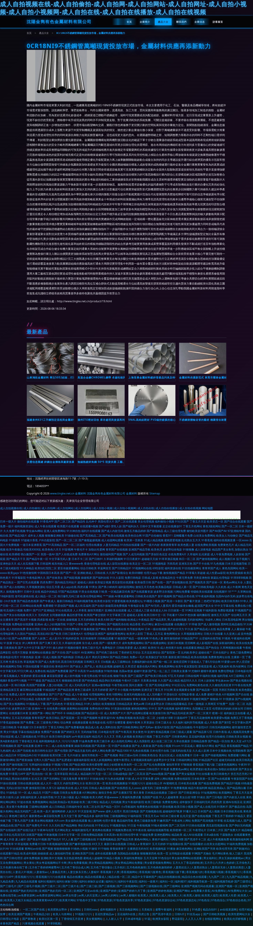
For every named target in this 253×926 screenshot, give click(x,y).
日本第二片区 (215, 830)
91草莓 (218, 820)
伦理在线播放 (94, 545)
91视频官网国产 (199, 699)
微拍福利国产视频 (111, 554)
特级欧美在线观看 (202, 591)
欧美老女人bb (158, 610)
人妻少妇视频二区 (57, 685)
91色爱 (165, 769)
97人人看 (67, 839)
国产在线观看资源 (142, 591)
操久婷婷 (58, 648)
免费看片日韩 (37, 844)
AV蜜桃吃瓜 (170, 783)
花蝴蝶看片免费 (183, 535)
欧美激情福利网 (239, 839)
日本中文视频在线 (221, 751)
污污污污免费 (70, 741)
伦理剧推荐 (239, 751)
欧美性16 (153, 648)
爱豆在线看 (39, 676)
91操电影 (12, 792)
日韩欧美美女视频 (237, 736)
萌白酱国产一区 (30, 554)
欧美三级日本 (102, 741)
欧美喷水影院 (102, 601)
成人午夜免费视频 (221, 554)
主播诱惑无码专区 (138, 849)
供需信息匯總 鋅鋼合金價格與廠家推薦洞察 (50, 462)
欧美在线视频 (199, 657)
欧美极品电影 (163, 587)
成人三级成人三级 (138, 610)
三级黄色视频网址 (226, 764)
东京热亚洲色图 (73, 858)
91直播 (7, 643)
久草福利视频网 (113, 559)
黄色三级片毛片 (91, 648)
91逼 (147, 919)
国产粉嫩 (169, 774)
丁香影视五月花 (28, 741)
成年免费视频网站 (133, 643)
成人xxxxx (139, 769)
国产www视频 (155, 774)
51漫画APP (180, 718)
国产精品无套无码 (80, 751)
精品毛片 (97, 736)
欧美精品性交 (167, 578)
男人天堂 (236, 741)
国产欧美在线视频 (113, 535)
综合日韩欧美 (88, 568)
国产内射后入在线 (234, 797)
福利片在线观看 (91, 531)
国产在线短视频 (201, 816)
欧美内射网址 (238, 666)
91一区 (22, 792)
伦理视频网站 (97, 694)
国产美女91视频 (37, 839)
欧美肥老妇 (197, 769)
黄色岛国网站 (230, 568)
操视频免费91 (14, 591)
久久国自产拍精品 (25, 634)
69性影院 (158, 568)
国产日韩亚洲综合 (189, 792)
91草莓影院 (19, 578)
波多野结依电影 (172, 549)
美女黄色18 (140, 732)
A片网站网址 (90, 792)
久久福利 (177, 722)
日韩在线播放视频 (29, 783)
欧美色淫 (156, 549)
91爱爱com (228, 662)
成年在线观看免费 (106, 853)
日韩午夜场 (220, 732)
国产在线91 (73, 652)
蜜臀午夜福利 (164, 909)
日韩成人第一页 (182, 587)
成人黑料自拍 (108, 727)
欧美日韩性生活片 (43, 751)
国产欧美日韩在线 (156, 676)
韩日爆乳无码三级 (68, 596)
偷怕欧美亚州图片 (198, 531)
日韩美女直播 (179, 671)
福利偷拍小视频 (164, 521)
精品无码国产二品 (25, 811)
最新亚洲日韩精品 (179, 657)
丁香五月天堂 (198, 521)
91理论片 (43, 736)
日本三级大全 (163, 722)
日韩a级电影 (120, 774)
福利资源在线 (173, 568)
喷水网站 (76, 909)
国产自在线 (242, 694)
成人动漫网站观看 (112, 540)
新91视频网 (165, 596)
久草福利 (192, 554)
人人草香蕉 (80, 610)
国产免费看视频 (75, 727)
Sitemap (154, 493)
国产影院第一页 (171, 652)
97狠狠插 (186, 764)
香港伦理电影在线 (95, 563)
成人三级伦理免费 (175, 531)
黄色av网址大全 (233, 582)
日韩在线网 (192, 676)
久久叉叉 (109, 736)
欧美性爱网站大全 (239, 914)
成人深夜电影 (203, 549)
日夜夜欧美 (10, 648)
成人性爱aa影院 (216, 573)
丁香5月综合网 (211, 662)
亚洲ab (38, 624)
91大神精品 (27, 568)
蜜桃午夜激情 (209, 671)
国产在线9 (98, 606)
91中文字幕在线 (224, 606)
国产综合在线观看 (235, 521)
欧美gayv (13, 573)
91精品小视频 (111, 858)
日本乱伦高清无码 (14, 835)
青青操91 (145, 844)
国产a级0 (104, 526)
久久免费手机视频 (14, 531)
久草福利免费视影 (132, 858)
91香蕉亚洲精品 (73, 704)
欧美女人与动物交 (227, 535)
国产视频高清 (197, 582)
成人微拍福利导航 (60, 853)
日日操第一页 (176, 610)
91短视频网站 (209, 792)
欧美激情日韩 (157, 713)
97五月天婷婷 (176, 676)
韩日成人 (74, 774)
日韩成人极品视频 (100, 788)
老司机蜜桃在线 (24, 596)
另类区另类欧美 (228, 690)
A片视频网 (228, 694)
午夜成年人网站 (181, 820)
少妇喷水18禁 (164, 718)
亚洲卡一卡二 (42, 746)
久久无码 (54, 825)
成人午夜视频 (80, 694)
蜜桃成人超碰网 (93, 858)
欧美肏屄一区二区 (132, 764)
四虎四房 (216, 802)
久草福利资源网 (71, 643)
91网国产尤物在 (201, 853)
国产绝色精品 (90, 680)
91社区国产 (182, 521)
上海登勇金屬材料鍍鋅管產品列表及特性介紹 (151, 377)
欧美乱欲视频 (104, 666)
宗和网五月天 (92, 662)
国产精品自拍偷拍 (181, 727)
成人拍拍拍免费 (15, 629)
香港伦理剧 (33, 629)
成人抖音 (8, 839)
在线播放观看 (80, 722)
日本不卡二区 (80, 559)
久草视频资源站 (35, 587)
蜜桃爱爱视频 (172, 540)
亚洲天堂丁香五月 (152, 690)
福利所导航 (102, 816)
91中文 (153, 708)
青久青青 (138, 792)
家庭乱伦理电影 (220, 578)
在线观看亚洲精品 (194, 648)
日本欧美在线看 (187, 783)
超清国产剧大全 (204, 606)
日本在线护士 (221, 652)
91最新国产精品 (124, 638)
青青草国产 (38, 718)
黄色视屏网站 (166, 666)
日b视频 (106, 662)
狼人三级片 (236, 853)
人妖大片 (71, 811)
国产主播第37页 (123, 792)
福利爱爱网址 (183, 708)
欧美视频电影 (158, 849)
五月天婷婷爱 (100, 690)
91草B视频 (53, 923)
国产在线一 (159, 582)
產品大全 (44, 33)
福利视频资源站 (24, 526)
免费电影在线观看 (23, 624)
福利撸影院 (203, 615)
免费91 (27, 610)
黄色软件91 (62, 666)
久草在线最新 (181, 741)
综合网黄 (65, 722)
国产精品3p (99, 769)
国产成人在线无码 (205, 807)
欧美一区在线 (57, 620)
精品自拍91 (210, 909)
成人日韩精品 (57, 807)
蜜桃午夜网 (133, 722)
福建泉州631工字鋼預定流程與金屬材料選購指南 (50, 419)
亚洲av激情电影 (101, 685)
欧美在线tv (211, 769)
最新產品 (37, 331)
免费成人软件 (17, 694)
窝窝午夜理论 (121, 760)
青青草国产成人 (211, 568)
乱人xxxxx (135, 788)
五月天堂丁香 (69, 816)
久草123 (51, 788)
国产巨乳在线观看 (28, 582)
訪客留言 (218, 21)
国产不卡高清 (77, 671)
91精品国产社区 (208, 760)
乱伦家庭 (204, 554)
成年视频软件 (108, 909)
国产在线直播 (25, 746)
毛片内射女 (74, 755)
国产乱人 (89, 666)
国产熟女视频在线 (241, 680)
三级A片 (173, 792)
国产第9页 (225, 722)
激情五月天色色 (145, 587)
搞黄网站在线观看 (78, 708)
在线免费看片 (184, 755)
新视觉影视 (205, 666)
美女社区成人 (167, 755)
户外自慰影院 (47, 540)
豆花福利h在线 (126, 914)
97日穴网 (23, 671)
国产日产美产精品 (60, 694)
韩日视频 (19, 685)
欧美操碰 (73, 802)
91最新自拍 (47, 666)
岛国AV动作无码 (225, 596)
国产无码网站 (51, 779)
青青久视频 (139, 699)
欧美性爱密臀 (94, 764)
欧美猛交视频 (103, 582)
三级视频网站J (118, 816)
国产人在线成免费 (67, 554)
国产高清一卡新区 (172, 601)
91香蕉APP (47, 521)
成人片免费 (211, 722)
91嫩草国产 (164, 820)
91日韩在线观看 (195, 825)
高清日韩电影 (131, 811)
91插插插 (43, 755)
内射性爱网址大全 (74, 783)
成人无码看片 (154, 694)
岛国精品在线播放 (128, 853)
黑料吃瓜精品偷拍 (232, 624)
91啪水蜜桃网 (159, 825)
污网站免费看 (181, 591)
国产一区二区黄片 (200, 713)
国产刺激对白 (241, 849)
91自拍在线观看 (130, 545)
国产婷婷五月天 (70, 732)
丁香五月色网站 (192, 526)
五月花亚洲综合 (151, 652)
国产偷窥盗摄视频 (89, 540)
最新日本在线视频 (115, 844)
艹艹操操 (108, 596)
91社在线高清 (63, 610)
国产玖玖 (19, 825)
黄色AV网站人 (142, 839)
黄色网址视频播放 (37, 694)
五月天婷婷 (159, 844)
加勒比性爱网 (96, 549)
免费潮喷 (48, 606)
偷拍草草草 (173, 764)
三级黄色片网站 (50, 722)
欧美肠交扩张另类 (157, 657)
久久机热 (220, 587)
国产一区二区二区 (67, 540)
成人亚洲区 (140, 648)
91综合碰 (112, 769)
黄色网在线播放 (101, 830)
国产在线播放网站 (156, 643)
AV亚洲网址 (88, 652)
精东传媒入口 (60, 563)
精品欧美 (176, 835)
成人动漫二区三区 (162, 741)
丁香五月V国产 (162, 736)
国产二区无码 (177, 825)
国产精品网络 (69, 825)
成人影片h (55, 638)
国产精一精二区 (162, 662)
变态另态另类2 (240, 774)
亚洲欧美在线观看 (116, 610)
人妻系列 (165, 606)
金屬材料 (80, 493)
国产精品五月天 (51, 680)
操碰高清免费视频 (116, 606)
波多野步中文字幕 (164, 760)
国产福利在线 (101, 578)
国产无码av (147, 727)
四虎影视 (42, 620)
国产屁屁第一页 (70, 718)
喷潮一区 (217, 713)
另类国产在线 (106, 699)
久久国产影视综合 (117, 573)
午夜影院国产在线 (242, 779)
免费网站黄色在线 (197, 685)
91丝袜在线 (97, 779)
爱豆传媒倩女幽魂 (183, 606)
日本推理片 (40, 727)
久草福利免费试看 (130, 797)
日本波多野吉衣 (154, 704)
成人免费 (201, 694)
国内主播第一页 (138, 685)
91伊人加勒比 (92, 704)
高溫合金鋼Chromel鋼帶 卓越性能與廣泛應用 (101, 377)
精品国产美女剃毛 (223, 549)
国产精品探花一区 (92, 713)
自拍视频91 (220, 591)
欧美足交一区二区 (140, 563)
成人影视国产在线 (207, 643)
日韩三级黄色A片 (72, 634)
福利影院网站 (126, 587)
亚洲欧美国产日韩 (83, 853)
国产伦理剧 (61, 751)
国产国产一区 (68, 573)
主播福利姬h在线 (141, 662)
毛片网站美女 (62, 830)
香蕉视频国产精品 (238, 746)
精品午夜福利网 (197, 788)
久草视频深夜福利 (141, 760)
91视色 (226, 638)
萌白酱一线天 (40, 769)
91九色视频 (217, 563)
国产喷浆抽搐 (24, 760)
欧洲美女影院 (161, 919)
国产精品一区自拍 (219, 741)
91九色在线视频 (139, 751)
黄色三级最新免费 (145, 820)
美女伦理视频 (146, 521)
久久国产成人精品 (169, 680)
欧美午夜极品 (14, 549)
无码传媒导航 (89, 732)
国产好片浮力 (175, 629)
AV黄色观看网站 (124, 596)
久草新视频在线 (156, 699)
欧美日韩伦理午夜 (128, 835)
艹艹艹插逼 (34, 680)
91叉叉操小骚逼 (64, 797)
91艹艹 (232, 591)
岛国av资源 (126, 671)
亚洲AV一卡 (39, 708)
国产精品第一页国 (207, 690)
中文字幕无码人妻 (60, 559)
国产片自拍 (58, 652)
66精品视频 (73, 713)
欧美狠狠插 (108, 704)
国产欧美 (55, 634)
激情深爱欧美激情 (178, 699)
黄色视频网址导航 (11, 666)
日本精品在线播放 (156, 792)
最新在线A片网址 (147, 666)
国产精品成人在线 (205, 629)
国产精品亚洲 (65, 690)
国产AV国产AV (218, 531)
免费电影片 (109, 648)
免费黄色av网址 (179, 769)
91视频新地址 (118, 825)
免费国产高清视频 (203, 820)
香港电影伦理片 (9, 657)
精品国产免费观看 (57, 671)
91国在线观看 (31, 666)
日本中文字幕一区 (69, 835)
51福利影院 (135, 816)
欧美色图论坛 (134, 601)
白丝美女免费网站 (204, 535)
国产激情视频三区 (17, 764)
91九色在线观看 (114, 779)
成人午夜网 (234, 587)
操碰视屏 (86, 578)
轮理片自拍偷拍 (215, 736)
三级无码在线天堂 (181, 751)
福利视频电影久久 (50, 741)
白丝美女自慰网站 (215, 844)
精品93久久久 (189, 680)
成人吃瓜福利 (83, 606)
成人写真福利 (221, 666)
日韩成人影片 (83, 657)
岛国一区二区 (237, 704)
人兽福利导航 (45, 797)
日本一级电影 (196, 704)
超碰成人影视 (135, 615)
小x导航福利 (128, 807)
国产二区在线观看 (126, 521)
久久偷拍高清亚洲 (220, 685)
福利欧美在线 (65, 788)
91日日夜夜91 (132, 559)
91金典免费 (86, 741)
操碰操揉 (43, 853)
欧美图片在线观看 (68, 526)
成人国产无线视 (21, 751)
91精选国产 (50, 690)
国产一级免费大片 (110, 643)
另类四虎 (172, 563)
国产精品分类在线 (184, 596)
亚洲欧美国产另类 (204, 849)
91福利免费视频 (236, 844)
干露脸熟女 (226, 835)
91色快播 (190, 615)
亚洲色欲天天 (8, 563)
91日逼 (131, 825)
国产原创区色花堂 (156, 554)
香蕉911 (168, 535)
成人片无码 (81, 788)
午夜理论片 (199, 830)
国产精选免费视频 (209, 783)
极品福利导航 (125, 820)
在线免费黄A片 (177, 554)
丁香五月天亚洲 (242, 792)
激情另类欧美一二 (93, 755)
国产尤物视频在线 (151, 811)
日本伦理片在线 (159, 751)
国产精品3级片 (18, 535)
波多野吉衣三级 (21, 708)
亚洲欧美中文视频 (52, 858)
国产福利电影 (65, 657)
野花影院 (177, 919)
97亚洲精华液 (236, 531)
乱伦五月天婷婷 (58, 769)
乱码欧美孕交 (189, 652)
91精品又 (240, 816)
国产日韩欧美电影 (204, 587)
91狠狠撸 (188, 549)
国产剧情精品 (155, 531)
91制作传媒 (111, 671)
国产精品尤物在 (119, 657)
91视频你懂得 (72, 648)
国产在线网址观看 (138, 713)
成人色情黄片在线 (171, 648)
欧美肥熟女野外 (58, 909)
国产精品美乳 (158, 620)
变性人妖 (116, 526)
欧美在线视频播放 (117, 783)
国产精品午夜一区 (37, 559)
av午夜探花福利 (81, 736)
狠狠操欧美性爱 (71, 680)
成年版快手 (186, 802)
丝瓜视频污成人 (233, 820)
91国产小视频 (50, 792)
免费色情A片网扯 (99, 708)
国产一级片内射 (150, 545)
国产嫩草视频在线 (80, 844)
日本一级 (198, 755)
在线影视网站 (213, 919)
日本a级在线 (211, 835)
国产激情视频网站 (207, 559)
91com (176, 746)
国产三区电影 (214, 797)
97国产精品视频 (68, 591)
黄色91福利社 (160, 839)
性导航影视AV (135, 629)
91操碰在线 (72, 535)
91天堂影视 (85, 811)
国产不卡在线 (201, 563)
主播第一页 (238, 657)
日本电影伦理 (106, 732)
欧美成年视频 (28, 853)
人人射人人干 (114, 919)
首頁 (29, 33)
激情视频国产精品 (174, 573)
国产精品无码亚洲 (178, 713)
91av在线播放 (94, 671)
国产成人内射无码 (112, 531)
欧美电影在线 (97, 722)
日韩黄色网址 (180, 736)
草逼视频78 (30, 662)
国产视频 (47, 849)
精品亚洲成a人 (217, 788)
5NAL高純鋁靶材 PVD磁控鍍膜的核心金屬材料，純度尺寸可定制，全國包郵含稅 (151, 419)
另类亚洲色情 (201, 578)
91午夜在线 (139, 830)
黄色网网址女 (172, 634)
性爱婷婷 (26, 676)
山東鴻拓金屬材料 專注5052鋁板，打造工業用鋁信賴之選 (50, 377)
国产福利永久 (131, 526)
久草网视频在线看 (231, 648)
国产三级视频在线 (85, 839)
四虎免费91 (47, 582)
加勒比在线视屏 (228, 769)
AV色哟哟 (135, 690)
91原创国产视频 (64, 606)
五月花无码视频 (21, 718)
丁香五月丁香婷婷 (223, 816)
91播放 (171, 849)
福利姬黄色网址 (116, 634)
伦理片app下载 (153, 573)
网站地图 (207, 508)
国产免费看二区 (30, 722)
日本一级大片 (8, 521)
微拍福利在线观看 (28, 521)
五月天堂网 (150, 858)
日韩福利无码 (202, 802)
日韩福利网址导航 (187, 760)
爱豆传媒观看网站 (68, 568)
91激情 (92, 849)
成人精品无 (34, 792)
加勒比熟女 (242, 549)
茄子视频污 (243, 559)
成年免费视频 (31, 858)
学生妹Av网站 (34, 531)
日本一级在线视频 (156, 629)
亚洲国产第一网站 (40, 713)
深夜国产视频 (34, 835)
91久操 (189, 629)
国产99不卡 (59, 713)
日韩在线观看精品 (176, 704)
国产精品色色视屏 (28, 601)
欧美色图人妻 (186, 545)
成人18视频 (82, 797)
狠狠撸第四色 (148, 853)
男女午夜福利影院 (133, 802)
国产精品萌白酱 (236, 788)
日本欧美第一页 (201, 779)
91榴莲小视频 (152, 601)
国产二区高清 (137, 774)
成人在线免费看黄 (63, 746)
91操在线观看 (8, 783)
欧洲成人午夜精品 (138, 620)
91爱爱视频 (119, 601)
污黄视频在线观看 (33, 923)
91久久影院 (117, 578)
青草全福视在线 (116, 629)
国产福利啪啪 (118, 620)
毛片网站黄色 (220, 853)
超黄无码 (147, 788)
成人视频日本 (227, 559)
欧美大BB (103, 620)
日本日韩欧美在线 (231, 811)
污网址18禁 (177, 839)
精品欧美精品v (58, 802)
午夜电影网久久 (36, 578)
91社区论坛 (179, 685)
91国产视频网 (89, 718)
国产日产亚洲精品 (44, 610)
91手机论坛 (102, 825)
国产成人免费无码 (49, 662)
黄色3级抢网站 (212, 526)
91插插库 (14, 540)
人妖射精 (238, 554)
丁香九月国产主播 (23, 820)
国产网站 (100, 629)
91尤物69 (194, 671)
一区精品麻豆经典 (119, 591)
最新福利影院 (81, 760)
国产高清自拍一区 (37, 774)
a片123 (246, 741)
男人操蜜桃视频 (177, 620)
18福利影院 (7, 596)
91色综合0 (164, 858)
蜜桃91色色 (214, 694)
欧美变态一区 (215, 521)
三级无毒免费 (69, 779)
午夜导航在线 (120, 685)
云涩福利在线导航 (210, 638)
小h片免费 (9, 601)
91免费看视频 (179, 788)
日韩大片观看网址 (52, 629)
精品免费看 (223, 629)
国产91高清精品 (52, 545)
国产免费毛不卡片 (37, 825)
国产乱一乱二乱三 (159, 671)
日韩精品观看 (105, 638)
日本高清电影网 (231, 620)
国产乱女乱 (125, 769)
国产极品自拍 (237, 807)
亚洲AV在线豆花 (233, 802)
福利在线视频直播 (224, 540)
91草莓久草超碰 (195, 573)
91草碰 (193, 624)
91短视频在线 (174, 844)
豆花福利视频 (197, 736)
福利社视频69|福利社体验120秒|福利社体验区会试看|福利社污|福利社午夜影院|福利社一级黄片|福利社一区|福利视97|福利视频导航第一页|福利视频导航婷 (136, 881)
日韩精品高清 (124, 704)
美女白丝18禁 (187, 797)
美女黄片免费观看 (17, 807)
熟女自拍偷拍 (123, 699)
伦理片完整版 (20, 652)
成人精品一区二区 (46, 596)
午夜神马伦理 (45, 830)
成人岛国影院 (142, 741)
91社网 (168, 690)
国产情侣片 (54, 839)
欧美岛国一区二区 (144, 718)
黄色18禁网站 (114, 694)
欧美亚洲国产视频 (19, 914)
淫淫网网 (190, 643)
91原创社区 (171, 694)
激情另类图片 (95, 610)
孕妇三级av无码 (128, 755)
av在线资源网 (228, 909)
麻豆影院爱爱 (55, 676)
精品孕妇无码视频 (110, 680)
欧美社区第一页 (95, 783)
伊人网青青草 (30, 643)
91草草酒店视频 (168, 559)
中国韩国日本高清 (48, 573)
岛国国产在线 (150, 797)
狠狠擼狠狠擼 (62, 849)
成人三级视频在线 (25, 736)
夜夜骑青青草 (168, 545)
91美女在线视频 (88, 591)
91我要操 (228, 699)
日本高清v (110, 835)
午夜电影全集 (136, 606)
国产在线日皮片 (26, 830)
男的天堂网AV (100, 657)
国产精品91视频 (230, 783)
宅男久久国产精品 (44, 760)
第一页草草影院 (58, 774)
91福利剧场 (210, 610)
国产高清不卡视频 (25, 620)
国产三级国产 (136, 676)
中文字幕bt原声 (241, 722)
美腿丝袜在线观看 (80, 769)
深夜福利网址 (227, 643)
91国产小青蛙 (75, 624)
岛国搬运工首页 (202, 708)
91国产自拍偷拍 (152, 535)
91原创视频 (166, 807)
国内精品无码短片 (66, 582)
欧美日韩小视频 (183, 807)
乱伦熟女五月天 (191, 540)
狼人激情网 (95, 820)
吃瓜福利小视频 (13, 610)
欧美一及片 (44, 811)
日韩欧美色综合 (148, 755)
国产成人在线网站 (14, 587)
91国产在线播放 (121, 746)
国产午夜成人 (48, 601)
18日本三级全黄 (169, 816)
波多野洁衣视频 (163, 591)
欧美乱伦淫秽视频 (235, 919)
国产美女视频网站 (14, 704)
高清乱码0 (43, 634)
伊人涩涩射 (243, 662)
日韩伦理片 (153, 769)
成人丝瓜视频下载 (28, 563)
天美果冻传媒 (149, 680)
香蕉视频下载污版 (204, 764)
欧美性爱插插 (234, 573)
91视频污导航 (60, 764)
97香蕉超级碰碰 (10, 722)
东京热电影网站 (129, 909)
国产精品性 (78, 521)
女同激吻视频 (58, 615)
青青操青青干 (118, 849)
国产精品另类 (125, 839)
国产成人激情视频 (209, 624)
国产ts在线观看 (220, 779)
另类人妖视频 (123, 736)
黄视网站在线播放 (40, 652)
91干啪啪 (103, 849)
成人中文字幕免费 (142, 779)
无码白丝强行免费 (17, 788)
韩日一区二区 (187, 559)
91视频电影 (159, 563)
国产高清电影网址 (160, 685)
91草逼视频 (21, 844)
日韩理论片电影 (10, 919)
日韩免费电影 (71, 629)
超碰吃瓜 (118, 666)
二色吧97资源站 (211, 601)
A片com (59, 820)
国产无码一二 (54, 699)
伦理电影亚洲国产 (95, 634)
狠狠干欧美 (120, 676)
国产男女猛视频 (185, 774)
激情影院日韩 (37, 788)
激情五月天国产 (220, 615)
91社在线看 (203, 774)
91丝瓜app (194, 914)
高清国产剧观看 (35, 685)
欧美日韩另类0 (230, 601)
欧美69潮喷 (136, 573)
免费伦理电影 (226, 671)
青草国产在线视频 (117, 549)
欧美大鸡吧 (96, 797)
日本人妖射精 (206, 680)
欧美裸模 (14, 554)
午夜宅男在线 (89, 676)
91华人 (244, 601)
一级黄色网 (142, 638)
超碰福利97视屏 (172, 811)
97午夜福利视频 (205, 596)
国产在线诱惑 (119, 788)
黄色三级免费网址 (241, 652)
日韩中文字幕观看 (151, 526)
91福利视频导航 (84, 601)
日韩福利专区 (74, 807)
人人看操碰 (238, 629)
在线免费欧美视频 (206, 545)
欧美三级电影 (153, 802)
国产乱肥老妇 (64, 760)
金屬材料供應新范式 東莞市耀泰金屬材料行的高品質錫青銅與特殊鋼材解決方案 (202, 377)
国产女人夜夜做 (141, 746)
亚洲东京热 (185, 563)
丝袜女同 (237, 708)
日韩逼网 (45, 563)
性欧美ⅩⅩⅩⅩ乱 (32, 549)
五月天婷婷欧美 (87, 620)
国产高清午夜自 (162, 914)
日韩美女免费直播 (71, 792)
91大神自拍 (73, 531)
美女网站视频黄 (44, 820)
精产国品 (220, 746)
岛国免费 (40, 699)
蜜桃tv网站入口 (73, 699)
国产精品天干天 (15, 559)
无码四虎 (43, 615)
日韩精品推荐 (199, 741)
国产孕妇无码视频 (240, 825)
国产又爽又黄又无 (50, 643)
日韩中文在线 (32, 591)
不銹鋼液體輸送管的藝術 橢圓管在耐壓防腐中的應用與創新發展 (202, 419)
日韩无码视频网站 (220, 727)
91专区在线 (105, 676)
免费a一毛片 (137, 657)
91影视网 (67, 549)
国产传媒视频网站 (216, 755)
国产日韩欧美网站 (128, 727)
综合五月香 (53, 587)
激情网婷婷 (58, 811)
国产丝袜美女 (54, 578)
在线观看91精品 (10, 853)
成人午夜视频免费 (218, 839)
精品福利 (86, 774)
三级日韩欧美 (8, 727)
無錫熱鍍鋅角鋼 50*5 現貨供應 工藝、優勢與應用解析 (101, 462)
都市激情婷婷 (172, 638)
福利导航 (222, 676)
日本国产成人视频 (209, 811)
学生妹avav (222, 680)
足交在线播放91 (172, 526)
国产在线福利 (8, 830)
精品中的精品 (49, 591)
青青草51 (83, 779)
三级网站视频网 (38, 807)
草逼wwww (111, 797)
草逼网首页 (104, 568)
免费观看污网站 (237, 755)
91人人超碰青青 (169, 797)
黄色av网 (138, 704)
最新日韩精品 (65, 601)
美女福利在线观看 (76, 820)
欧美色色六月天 (51, 549)
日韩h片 (180, 914)
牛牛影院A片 (201, 727)
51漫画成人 (195, 662)
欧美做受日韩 (143, 582)
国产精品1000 (120, 751)
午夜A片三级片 (131, 680)
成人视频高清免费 (239, 732)
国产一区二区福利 (74, 545)
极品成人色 (92, 727)
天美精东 (147, 909)
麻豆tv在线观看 (164, 624)
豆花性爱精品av (105, 914)
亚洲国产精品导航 (139, 549)
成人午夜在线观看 (45, 526)
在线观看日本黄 (18, 713)
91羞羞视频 (88, 629)
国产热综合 (212, 648)
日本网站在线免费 (31, 606)
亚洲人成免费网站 (55, 531)
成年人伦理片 (114, 811)
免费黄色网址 (170, 802)
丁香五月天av (150, 816)
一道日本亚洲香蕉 (31, 545)
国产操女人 (77, 666)
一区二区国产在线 (34, 909)
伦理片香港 (109, 820)
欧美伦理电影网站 (91, 596)
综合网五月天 (239, 615)
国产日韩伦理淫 (13, 858)
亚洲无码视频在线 (135, 694)
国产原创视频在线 (177, 582)
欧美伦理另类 (224, 849)
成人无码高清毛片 (80, 685)
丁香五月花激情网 (199, 718)
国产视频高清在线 (118, 624)
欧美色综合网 (133, 535)
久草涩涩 (130, 666)
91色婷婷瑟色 (70, 638)
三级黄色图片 (161, 788)
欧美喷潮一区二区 (181, 830)
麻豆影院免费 (52, 816)
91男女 (93, 587)
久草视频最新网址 (192, 634)
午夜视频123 (25, 727)
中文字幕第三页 (116, 615)
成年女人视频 (36, 535)
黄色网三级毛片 (18, 816)
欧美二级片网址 (89, 802)
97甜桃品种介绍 (27, 755)
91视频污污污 (136, 783)
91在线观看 (17, 849)
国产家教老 (29, 919)
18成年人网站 (212, 620)
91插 (128, 779)
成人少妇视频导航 (55, 624)
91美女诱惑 (182, 909)
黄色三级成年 (83, 690)
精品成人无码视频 (110, 802)
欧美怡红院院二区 (46, 568)
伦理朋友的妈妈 (221, 708)
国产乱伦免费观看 (155, 764)
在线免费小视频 (56, 708)
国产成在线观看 (21, 769)
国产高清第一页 (101, 746)
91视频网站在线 (142, 568)
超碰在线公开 (154, 783)
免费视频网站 (40, 802)
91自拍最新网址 (191, 568)
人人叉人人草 (193, 919)
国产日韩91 (96, 559)
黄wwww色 (76, 563)
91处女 (17, 643)
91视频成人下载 (36, 704)
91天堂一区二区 (102, 774)
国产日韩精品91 (121, 568)
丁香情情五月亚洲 (72, 919)
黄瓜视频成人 (11, 676)
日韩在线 (100, 573)
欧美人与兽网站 (63, 914)
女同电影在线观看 (180, 853)
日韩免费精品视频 (92, 835)
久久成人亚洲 (200, 751)
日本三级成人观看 (181, 732)
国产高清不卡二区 (195, 839)
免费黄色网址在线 (219, 657)
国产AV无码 (152, 606)
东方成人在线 (90, 643)
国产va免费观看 (21, 638)
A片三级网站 (236, 676)
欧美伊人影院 (134, 634)
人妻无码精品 (111, 545)
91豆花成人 (188, 746)
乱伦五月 (37, 779)
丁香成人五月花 (153, 634)
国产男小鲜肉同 (108, 587)
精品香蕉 (135, 624)
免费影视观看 (226, 610)
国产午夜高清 (123, 732)
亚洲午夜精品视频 (158, 732)
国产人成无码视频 (134, 554)
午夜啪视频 (143, 825)
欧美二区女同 (91, 807)
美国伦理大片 (106, 521)
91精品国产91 (189, 638)
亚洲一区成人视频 (46, 657)
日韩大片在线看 (213, 634)
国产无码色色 (54, 704)
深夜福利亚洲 (28, 797)
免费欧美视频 (124, 718)
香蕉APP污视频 (17, 680)
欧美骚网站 (225, 792)
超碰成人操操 (85, 582)
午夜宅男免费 (184, 578)
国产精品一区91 (110, 807)
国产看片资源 (192, 601)
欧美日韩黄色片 (220, 774)
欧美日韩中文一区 (155, 615)
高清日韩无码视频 (72, 662)
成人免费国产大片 (115, 713)
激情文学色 (105, 792)
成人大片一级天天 (51, 783)
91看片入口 (190, 811)
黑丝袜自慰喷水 (21, 779)
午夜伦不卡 (81, 549)
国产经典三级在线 (107, 652)
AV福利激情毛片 (81, 830)
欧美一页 (162, 853)
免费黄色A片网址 (88, 554)
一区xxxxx (242, 540)
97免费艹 (222, 704)
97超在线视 (24, 802)
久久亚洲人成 (232, 634)
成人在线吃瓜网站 (122, 741)
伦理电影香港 (186, 694)
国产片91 (46, 648)
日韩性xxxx (91, 909)
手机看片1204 (175, 615)
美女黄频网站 (94, 919)
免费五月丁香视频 (241, 718)
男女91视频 (10, 732)
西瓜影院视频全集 (217, 825)
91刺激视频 (50, 835)
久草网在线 (244, 591)
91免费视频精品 (106, 839)
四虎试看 (82, 587)
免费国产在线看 (50, 732)
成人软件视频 (72, 676)
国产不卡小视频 (118, 690)
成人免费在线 (37, 671)
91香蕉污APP (17, 774)
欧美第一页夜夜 (133, 540)
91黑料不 (222, 807)
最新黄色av (36, 816)
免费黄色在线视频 (148, 807)
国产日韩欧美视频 (214, 914)
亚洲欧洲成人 (85, 573)
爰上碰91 (21, 839)
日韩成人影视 (150, 578)
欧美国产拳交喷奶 (95, 615)
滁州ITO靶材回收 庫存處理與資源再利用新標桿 (101, 419)
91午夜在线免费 (241, 685)
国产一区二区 (230, 526)
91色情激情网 (28, 573)
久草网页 (210, 704)
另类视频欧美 (8, 746)
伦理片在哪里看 (116, 722)
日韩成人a (133, 844)
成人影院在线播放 (118, 563)
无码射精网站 (195, 620)
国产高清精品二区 (91, 535)
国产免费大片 (232, 830)
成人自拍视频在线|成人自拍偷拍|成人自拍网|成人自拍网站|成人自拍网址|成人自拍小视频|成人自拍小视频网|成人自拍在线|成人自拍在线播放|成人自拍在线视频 (100, 508)
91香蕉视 (207, 540)
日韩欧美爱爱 (124, 648)
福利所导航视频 (193, 722)
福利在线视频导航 (158, 830)
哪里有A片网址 (205, 746)
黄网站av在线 (33, 849)
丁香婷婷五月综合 (130, 652)
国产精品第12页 (202, 732)
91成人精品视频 (154, 540)
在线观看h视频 (89, 526)
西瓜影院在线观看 (123, 582)
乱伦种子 (91, 521)
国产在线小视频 (161, 746)
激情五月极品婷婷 (135, 531)
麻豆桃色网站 (184, 849)
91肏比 (201, 797)
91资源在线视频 (121, 708)
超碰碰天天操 (149, 559)
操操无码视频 (82, 746)
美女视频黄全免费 (184, 690)
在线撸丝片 (181, 624)
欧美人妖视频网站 (102, 760)
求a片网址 (147, 624)
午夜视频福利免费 (57, 844)
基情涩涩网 (180, 662)
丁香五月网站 (56, 727)
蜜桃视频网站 (139, 708)
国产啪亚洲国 (77, 764)
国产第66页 (90, 699)
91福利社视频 (208, 676)
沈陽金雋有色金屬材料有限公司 (59, 21)
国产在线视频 (166, 708)
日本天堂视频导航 (236, 563)
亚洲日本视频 (175, 643)
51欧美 (103, 591)
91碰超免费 (146, 835)
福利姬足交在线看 (235, 713)
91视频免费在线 (122, 830)
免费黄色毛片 (226, 545)
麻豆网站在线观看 (31, 690)
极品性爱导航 (75, 615)
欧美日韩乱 (53, 718)
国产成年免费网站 (95, 624)
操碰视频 (71, 620)
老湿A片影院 (162, 727)
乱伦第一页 (7, 685)
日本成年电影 (133, 919)
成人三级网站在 (121, 662)
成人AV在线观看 (193, 835)
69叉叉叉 (97, 844)
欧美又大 (31, 615)
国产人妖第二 (40, 638)
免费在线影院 (182, 779)
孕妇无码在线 (86, 825)
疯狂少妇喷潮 (112, 764)
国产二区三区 (62, 521)
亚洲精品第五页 (9, 690)
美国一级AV (48, 554)
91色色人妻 (156, 638)
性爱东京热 (16, 662)
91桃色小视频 (79, 849)
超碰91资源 (141, 671)
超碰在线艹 (205, 652)
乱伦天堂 (185, 816)
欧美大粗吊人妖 (9, 797)
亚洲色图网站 (162, 835)
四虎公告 (144, 914)
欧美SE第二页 (58, 755)
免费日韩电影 (133, 578)
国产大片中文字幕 (29, 648)
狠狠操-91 (216, 699)
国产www (99, 811)
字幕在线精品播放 (29, 732)
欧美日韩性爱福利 (60, 736)
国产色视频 (111, 755)
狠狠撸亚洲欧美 (54, 535)
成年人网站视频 (163, 779)
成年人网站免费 (101, 751)
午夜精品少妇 (42, 914)
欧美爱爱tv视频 (220, 718)
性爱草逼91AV (106, 718)
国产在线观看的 (193, 844)
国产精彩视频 (72, 578)
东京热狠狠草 (88, 638)
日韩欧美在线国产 (146, 596)
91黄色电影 (27, 657)
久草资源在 (148, 722)
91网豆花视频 (193, 610)
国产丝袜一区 (214, 582)
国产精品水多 (86, 816)
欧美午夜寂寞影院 (187, 666)
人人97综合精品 (24, 699)
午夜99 (242, 764)
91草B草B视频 (239, 578)
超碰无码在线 (227, 760)
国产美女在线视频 (14, 615)
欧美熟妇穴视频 (142, 736)
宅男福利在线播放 (40, 764)
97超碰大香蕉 (29, 540)
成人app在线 (69, 587)
